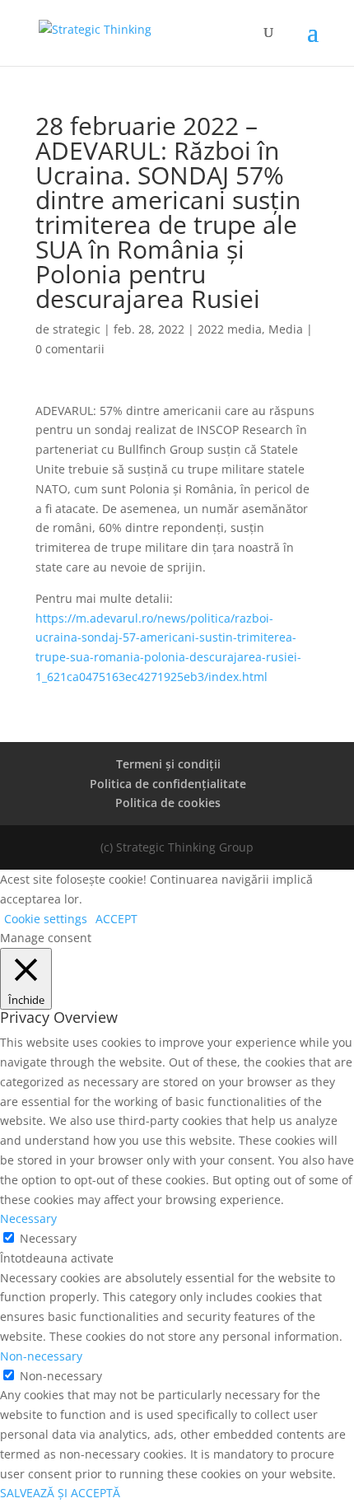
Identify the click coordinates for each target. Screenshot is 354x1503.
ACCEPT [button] (116, 919)
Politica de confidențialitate (168, 783)
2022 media (230, 329)
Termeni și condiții (168, 764)
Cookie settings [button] (45, 919)
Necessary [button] (28, 1218)
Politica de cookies (168, 802)
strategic (76, 329)
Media (285, 329)
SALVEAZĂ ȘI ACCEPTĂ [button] (60, 1493)
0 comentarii (70, 349)
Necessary (48, 1238)
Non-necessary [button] (41, 1356)
